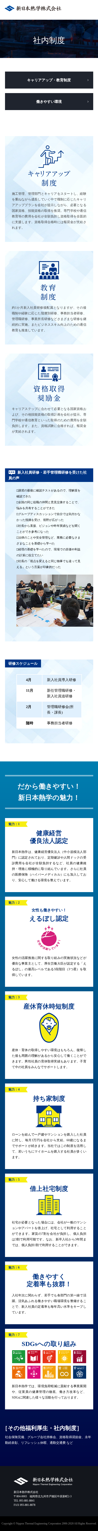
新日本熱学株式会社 (33, 9)
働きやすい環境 (49, 102)
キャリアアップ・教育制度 (49, 80)
